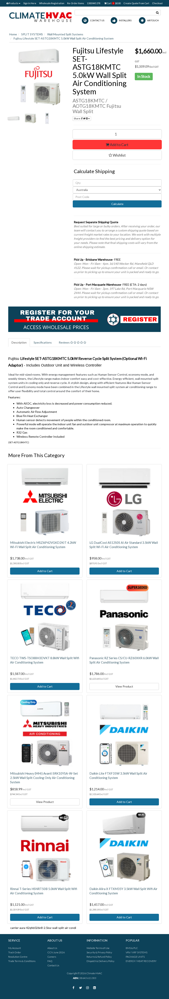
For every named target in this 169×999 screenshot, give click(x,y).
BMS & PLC (132, 948)
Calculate (117, 204)
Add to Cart (118, 144)
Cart (113, 3)
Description (19, 342)
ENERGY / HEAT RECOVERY (141, 961)
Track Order (14, 952)
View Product (124, 686)
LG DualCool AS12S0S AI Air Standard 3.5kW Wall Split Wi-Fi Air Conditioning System (123, 545)
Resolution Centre (17, 956)
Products (13, 3)
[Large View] (13, 118)
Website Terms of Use (98, 948)
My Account (14, 948)
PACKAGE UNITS (135, 956)
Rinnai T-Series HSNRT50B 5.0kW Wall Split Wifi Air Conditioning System (43, 891)
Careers (51, 956)
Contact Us (53, 965)
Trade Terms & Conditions (21, 961)
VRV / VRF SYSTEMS (136, 952)
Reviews (64, 342)
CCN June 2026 (56, 952)
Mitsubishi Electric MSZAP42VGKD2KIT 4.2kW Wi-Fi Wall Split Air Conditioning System (43, 545)
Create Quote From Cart (136, 3)
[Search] (157, 12)
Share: (77, 118)
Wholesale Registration (51, 3)
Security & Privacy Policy (99, 952)
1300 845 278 (93, 3)
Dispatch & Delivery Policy (100, 961)
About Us (52, 948)
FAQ (49, 961)
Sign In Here (29, 3)
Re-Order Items (75, 3)
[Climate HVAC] (40, 16)
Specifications (43, 342)
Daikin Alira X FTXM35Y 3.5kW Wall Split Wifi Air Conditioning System (123, 891)
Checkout (157, 3)
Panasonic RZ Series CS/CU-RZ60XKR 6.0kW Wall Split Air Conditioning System (124, 660)
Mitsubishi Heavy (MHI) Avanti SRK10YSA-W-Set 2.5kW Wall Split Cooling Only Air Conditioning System (44, 777)
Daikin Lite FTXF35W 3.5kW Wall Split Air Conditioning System (118, 775)
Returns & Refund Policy (99, 956)
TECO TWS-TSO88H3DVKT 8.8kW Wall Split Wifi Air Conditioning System (44, 660)
